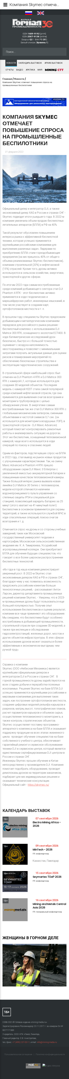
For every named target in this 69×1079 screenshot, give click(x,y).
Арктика (30, 70)
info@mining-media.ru (47, 1042)
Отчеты (10, 70)
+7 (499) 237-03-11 (21, 1042)
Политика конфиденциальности (50, 1054)
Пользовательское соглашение (18, 1054)
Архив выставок (54, 63)
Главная (7, 79)
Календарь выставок (30, 63)
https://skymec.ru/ (38, 784)
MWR (40, 70)
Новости (11, 63)
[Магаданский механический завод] (34, 102)
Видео (19, 70)
